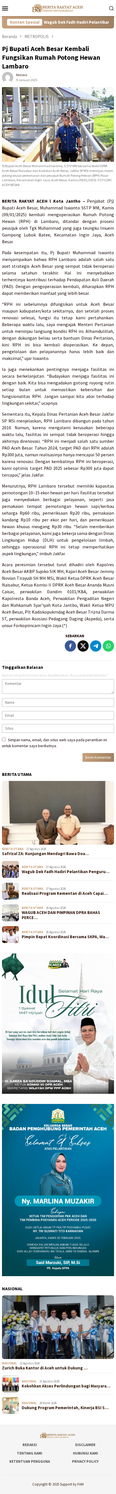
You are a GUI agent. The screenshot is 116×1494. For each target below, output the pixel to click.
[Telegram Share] (95, 646)
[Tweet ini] (83, 646)
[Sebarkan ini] (70, 646)
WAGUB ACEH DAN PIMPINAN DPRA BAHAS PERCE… (61, 915)
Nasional (9, 1363)
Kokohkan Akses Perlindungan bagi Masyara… (66, 1386)
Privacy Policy (85, 1461)
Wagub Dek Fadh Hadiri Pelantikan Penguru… (66, 871)
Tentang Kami (29, 1453)
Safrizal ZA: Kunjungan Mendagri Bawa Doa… (45, 853)
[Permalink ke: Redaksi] (7, 77)
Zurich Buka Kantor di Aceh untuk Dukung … (45, 1368)
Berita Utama (12, 849)
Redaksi (30, 1444)
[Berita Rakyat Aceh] (58, 7)
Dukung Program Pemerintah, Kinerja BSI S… (65, 1407)
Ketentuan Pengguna (29, 1461)
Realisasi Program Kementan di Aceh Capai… (65, 893)
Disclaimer (85, 1444)
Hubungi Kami (85, 1453)
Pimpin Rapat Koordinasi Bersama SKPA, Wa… (65, 936)
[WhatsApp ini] (108, 646)
